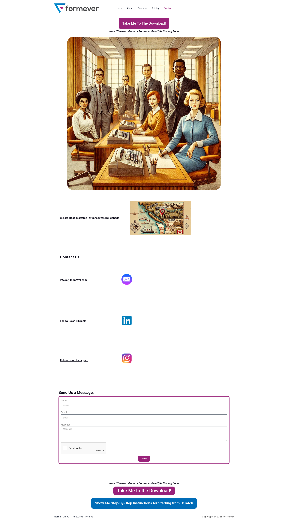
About (130, 8)
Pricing (155, 8)
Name (64, 400)
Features (142, 8)
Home (119, 8)
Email (64, 412)
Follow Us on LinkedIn (73, 320)
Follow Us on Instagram (74, 360)
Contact (168, 8)
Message (65, 424)
